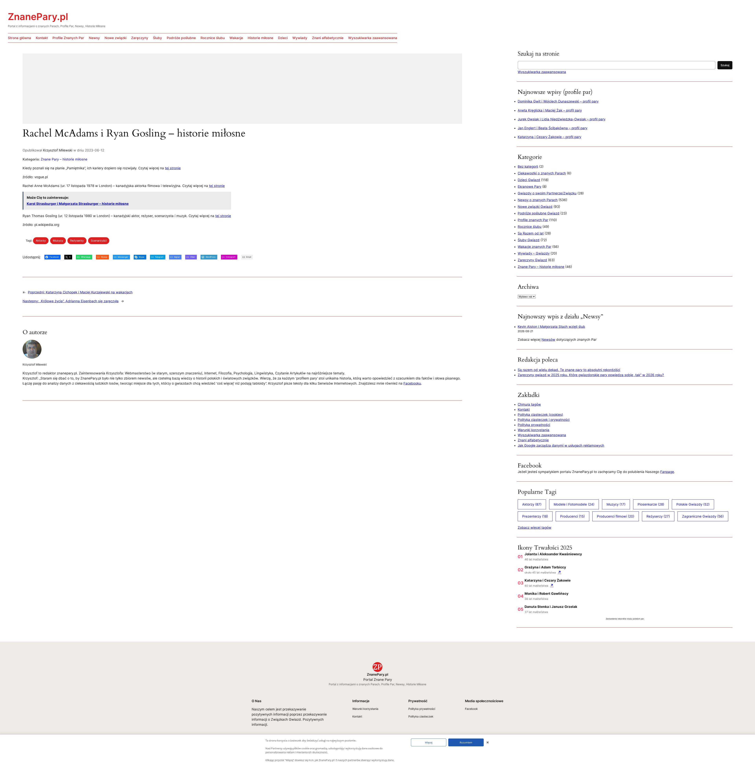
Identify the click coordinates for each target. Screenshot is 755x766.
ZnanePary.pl (38, 16)
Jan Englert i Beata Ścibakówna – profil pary (552, 128)
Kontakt (524, 409)
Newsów (548, 340)
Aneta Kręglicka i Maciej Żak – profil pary (550, 110)
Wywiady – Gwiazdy (534, 253)
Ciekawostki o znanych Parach (542, 173)
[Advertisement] (141, 91)
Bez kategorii (528, 167)
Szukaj (725, 65)
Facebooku (412, 383)
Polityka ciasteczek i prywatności (544, 420)
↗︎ (559, 572)
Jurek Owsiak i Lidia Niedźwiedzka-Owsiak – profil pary (561, 119)
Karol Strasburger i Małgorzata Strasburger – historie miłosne (78, 204)
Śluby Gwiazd (529, 240)
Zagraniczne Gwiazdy (703, 516)
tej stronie (173, 168)
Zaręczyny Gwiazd (532, 260)
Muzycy (58, 240)
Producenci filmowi (615, 516)
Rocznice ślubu (529, 227)
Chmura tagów (529, 404)
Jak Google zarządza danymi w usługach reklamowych (561, 445)
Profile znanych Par (533, 220)
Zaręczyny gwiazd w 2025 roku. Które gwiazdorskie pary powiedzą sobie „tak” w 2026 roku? (591, 375)
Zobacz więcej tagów (534, 528)
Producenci (572, 516)
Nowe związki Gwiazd (535, 207)
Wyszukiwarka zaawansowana (542, 72)
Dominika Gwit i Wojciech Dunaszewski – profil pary (558, 101)
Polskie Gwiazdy (693, 504)
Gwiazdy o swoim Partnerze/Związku (547, 193)
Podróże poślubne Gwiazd (538, 213)
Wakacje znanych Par (534, 247)
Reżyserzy (77, 240)
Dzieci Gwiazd (529, 180)
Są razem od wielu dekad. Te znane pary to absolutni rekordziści (569, 370)
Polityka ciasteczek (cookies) (540, 415)
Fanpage (667, 472)
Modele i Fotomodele (574, 504)
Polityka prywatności (534, 425)
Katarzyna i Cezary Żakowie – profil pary (549, 137)
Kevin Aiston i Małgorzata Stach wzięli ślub (551, 327)
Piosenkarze (651, 504)
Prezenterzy (535, 516)
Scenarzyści (99, 240)
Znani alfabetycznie (533, 440)
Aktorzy (41, 240)
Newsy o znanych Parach (538, 200)
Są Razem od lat (531, 233)
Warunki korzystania (533, 430)
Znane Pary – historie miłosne (64, 159)
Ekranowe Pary (529, 187)
